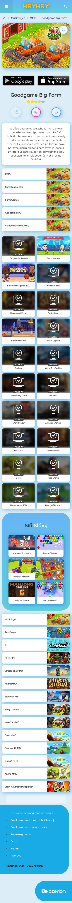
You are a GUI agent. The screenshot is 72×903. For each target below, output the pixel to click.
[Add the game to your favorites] (63, 30)
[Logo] (36, 6)
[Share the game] (16, 112)
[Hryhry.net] (4, 18)
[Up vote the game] (56, 112)
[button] (65, 6)
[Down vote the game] (36, 112)
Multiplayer (18, 18)
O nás (14, 841)
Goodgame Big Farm (54, 18)
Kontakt (15, 848)
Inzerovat (16, 855)
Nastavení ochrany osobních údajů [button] (32, 813)
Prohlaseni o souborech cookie (29, 827)
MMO (33, 18)
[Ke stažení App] (18, 80)
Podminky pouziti (21, 834)
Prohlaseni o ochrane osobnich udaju (33, 820)
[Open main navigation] (6, 6)
